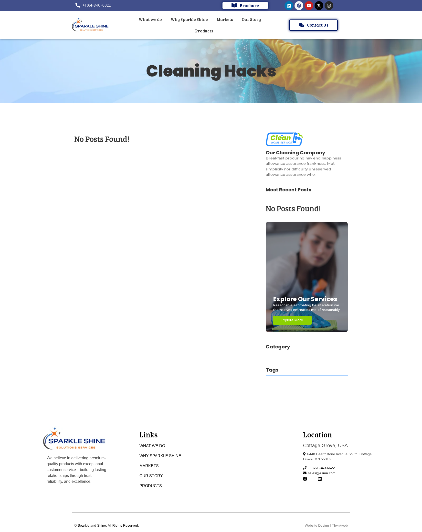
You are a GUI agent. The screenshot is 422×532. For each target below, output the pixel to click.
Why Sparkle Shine (160, 456)
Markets (149, 466)
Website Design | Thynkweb (326, 525)
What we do (152, 446)
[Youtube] (309, 5)
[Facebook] (299, 5)
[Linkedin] (289, 5)
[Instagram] (329, 5)
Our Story (151, 476)
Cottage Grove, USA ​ (326, 445)
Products (150, 486)
